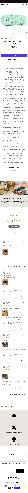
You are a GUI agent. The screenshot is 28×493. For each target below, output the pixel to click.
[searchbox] (8, 233)
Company (13, 454)
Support (14, 459)
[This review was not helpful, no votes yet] (24, 266)
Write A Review (14, 226)
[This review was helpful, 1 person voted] (21, 297)
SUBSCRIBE (20, 471)
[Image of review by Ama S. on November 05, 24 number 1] (5, 252)
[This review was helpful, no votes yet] (21, 266)
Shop (13, 449)
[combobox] (20, 236)
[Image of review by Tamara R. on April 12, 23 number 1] (5, 344)
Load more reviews (14, 400)
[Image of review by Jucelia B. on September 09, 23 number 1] (5, 313)
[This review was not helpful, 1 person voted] (24, 329)
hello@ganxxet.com (14, 164)
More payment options (14, 59)
